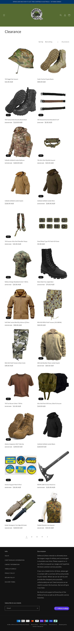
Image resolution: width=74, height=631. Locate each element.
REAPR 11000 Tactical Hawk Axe (46, 484)
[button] (4, 15)
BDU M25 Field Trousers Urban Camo (15, 363)
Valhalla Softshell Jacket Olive (46, 201)
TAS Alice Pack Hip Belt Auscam (46, 160)
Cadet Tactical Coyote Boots (45, 79)
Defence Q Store (15, 624)
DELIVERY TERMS (10, 582)
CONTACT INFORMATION (12, 564)
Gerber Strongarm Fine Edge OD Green (16, 525)
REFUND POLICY (10, 577)
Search (7, 556)
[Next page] (47, 537)
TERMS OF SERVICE (10, 569)
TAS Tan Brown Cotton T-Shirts (13, 403)
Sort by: (41, 42)
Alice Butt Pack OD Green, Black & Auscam (49, 403)
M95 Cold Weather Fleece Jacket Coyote (48, 363)
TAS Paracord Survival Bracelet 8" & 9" (48, 120)
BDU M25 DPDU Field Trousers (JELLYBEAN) (49, 322)
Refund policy (34, 624)
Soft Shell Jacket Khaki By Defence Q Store (17, 322)
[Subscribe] (37, 608)
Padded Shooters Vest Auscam (45, 525)
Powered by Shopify (24, 624)
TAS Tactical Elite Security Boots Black (16, 120)
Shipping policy (63, 624)
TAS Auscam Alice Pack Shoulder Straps (16, 241)
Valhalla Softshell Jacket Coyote (14, 201)
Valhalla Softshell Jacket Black (46, 444)
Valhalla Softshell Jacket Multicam (14, 160)
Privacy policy (43, 624)
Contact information (38, 626)
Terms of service (53, 624)
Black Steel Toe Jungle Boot (45, 282)
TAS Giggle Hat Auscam (11, 79)
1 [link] (26, 537)
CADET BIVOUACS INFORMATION (14, 560)
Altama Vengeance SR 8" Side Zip (14, 444)
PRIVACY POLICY (10, 573)
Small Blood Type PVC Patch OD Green (48, 241)
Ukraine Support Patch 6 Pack (13, 484)
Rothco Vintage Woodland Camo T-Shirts (16, 282)
